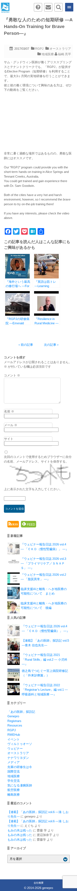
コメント (12, 375)
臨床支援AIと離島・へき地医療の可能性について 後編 (44, 606)
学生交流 (13, 780)
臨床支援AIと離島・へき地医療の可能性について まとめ (44, 591)
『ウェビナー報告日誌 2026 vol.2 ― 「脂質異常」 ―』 (43, 577)
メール (10, 425)
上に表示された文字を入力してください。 (33, 489)
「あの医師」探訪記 (21, 711)
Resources (14, 725)
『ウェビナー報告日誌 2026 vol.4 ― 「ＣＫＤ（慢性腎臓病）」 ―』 (45, 547)
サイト (8, 438)
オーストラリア (60, 48)
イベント (13, 739)
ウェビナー (15, 748)
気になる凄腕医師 (19, 785)
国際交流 (13, 771)
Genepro (13, 716)
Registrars (14, 721)
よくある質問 (38, 7)
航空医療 (13, 790)
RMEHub (13, 734)
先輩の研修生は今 (19, 767)
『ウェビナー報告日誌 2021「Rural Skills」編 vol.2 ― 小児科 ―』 (44, 659)
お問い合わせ (48, 7)
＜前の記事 (25, 344)
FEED (30, 524)
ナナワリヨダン (18, 757)
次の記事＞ (51, 344)
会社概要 (39, 882)
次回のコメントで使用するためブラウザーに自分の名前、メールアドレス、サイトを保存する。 (38, 459)
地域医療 (47, 54)
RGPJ (39, 48)
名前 (9, 411)
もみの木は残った (19, 830)
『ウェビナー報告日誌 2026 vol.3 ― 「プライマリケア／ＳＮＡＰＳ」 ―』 (43, 563)
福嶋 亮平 (64, 54)
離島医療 (13, 794)
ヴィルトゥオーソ (19, 744)
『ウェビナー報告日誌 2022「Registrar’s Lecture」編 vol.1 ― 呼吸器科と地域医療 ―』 (45, 689)
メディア (13, 762)
